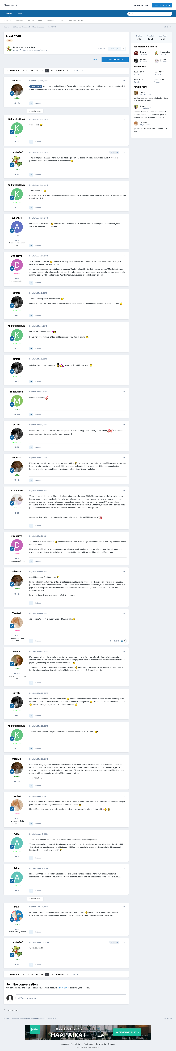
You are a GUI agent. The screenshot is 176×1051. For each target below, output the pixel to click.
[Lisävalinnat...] (124, 80)
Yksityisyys (88, 1044)
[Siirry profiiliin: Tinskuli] (17, 622)
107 (17, 636)
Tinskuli (16, 613)
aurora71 (16, 217)
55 (18, 929)
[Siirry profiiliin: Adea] (17, 843)
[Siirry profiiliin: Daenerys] (17, 265)
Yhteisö (9, 14)
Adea (17, 834)
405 (18, 414)
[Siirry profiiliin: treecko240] (9, 49)
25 (32, 71)
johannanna (16, 490)
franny (143, 52)
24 (27, 71)
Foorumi (7, 20)
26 (37, 71)
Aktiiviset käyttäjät (76, 20)
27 (42, 71)
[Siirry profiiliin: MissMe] (17, 90)
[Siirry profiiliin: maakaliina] (17, 401)
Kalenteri (19, 20)
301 (17, 174)
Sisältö (19, 14)
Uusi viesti (93, 59)
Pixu (16, 906)
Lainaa (38, 103)
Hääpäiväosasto (40, 50)
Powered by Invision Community (88, 1047)
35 (18, 513)
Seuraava (60, 71)
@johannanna (36, 86)
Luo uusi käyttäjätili (162, 5)
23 (23, 71)
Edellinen (14, 71)
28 (47, 71)
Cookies (111, 1044)
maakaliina (16, 391)
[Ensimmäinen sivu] (7, 70)
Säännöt (50, 20)
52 (18, 315)
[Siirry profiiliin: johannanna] (17, 499)
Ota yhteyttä (100, 1044)
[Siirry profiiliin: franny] (136, 53)
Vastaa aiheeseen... (28, 998)
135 (17, 142)
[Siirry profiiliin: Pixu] (17, 916)
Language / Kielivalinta (70, 1044)
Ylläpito (62, 20)
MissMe (16, 80)
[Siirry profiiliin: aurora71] (17, 227)
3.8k (18, 103)
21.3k (18, 674)
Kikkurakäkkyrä (17, 119)
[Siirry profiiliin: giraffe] (17, 302)
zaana (16, 651)
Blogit (40, 20)
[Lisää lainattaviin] (31, 103)
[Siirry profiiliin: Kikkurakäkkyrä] (17, 128)
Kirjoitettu (38, 81)
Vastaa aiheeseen (115, 59)
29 (52, 71)
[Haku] (169, 14)
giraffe (16, 293)
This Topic (159, 14)
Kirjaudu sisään (141, 5)
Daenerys (16, 255)
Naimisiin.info (12, 5)
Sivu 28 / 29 (77, 71)
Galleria (30, 20)
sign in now (62, 988)
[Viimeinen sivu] (67, 70)
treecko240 (29, 47)
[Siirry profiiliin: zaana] (17, 660)
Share (102, 49)
